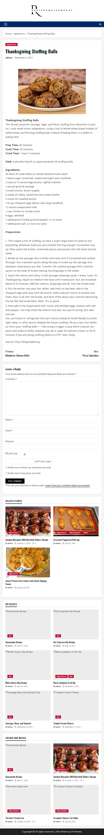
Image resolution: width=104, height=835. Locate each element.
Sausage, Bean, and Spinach (18, 723)
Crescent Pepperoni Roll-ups (66, 539)
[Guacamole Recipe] (28, 624)
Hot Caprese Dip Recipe (64, 642)
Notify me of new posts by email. (24, 473)
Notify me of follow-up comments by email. (29, 467)
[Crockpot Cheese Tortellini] (76, 800)
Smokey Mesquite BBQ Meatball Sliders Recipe (26, 539)
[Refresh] (24, 453)
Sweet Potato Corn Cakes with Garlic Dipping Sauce (26, 582)
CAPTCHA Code (42, 461)
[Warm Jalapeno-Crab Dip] (76, 665)
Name (9, 419)
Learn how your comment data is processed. (67, 485)
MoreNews (62, 831)
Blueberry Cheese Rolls (17, 353)
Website (9, 441)
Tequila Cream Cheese (63, 723)
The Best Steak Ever (14, 818)
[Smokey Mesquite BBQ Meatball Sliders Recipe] (28, 521)
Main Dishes (75, 533)
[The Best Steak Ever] (28, 800)
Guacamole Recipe (13, 642)
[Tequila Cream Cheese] (76, 706)
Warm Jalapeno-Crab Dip (64, 682)
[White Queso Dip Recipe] (28, 665)
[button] (6, 24)
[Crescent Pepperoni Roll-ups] (76, 521)
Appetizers (11, 44)
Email (9, 430)
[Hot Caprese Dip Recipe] (76, 624)
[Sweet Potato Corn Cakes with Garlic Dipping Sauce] (28, 562)
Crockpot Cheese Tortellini (65, 818)
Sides (85, 533)
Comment (11, 379)
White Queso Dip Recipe (16, 682)
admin (8, 57)
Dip (10, 636)
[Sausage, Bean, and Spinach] (28, 706)
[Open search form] (100, 24)
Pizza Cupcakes (91, 353)
